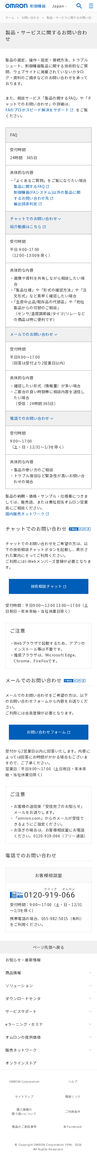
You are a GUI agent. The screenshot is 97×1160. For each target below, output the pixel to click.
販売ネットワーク (21, 1050)
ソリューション (19, 985)
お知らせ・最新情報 (23, 959)
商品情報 (13, 972)
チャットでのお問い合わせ (33, 218)
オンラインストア (21, 1063)
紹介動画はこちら (25, 226)
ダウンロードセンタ (23, 998)
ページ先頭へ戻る (48, 947)
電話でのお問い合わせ (29, 418)
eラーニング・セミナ (24, 1024)
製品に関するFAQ (29, 186)
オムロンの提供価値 (23, 1037)
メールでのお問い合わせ (31, 334)
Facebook (74, 1126)
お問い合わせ (30, 17)
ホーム (9, 17)
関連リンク (73, 1096)
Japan (58, 6)
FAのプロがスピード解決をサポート (37, 109)
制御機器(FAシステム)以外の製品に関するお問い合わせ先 (47, 195)
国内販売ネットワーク (25, 513)
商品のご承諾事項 (24, 1126)
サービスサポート (21, 1011)
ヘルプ (72, 1081)
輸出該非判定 (25, 203)
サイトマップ (24, 1096)
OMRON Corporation (24, 1081)
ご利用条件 (73, 1111)
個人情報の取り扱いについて (24, 1111)
